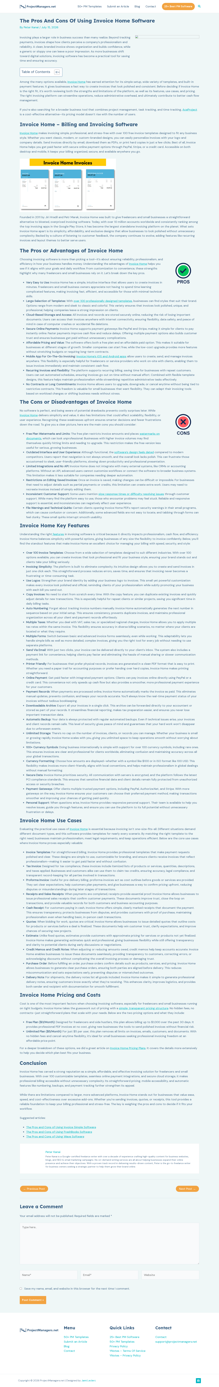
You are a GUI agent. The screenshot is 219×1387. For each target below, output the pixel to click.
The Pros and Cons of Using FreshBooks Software (59, 1132)
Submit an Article (118, 6)
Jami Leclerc (88, 1380)
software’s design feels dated (134, 452)
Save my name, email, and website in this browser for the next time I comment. (77, 1289)
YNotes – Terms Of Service (127, 1351)
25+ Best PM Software (124, 1337)
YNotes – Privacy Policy (125, 1355)
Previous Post (34, 1189)
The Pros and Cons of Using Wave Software (55, 1136)
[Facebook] (198, 1380)
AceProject (189, 110)
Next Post (187, 1189)
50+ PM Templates (90, 6)
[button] (178, 6)
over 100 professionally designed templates (103, 301)
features (58, 534)
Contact (151, 6)
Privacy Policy (119, 1346)
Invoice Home (76, 82)
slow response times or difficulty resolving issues (131, 494)
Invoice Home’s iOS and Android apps (101, 356)
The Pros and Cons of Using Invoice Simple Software (61, 1127)
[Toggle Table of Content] (55, 72)
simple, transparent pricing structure (143, 1008)
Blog (137, 6)
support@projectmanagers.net (176, 1342)
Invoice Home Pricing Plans (128, 1048)
